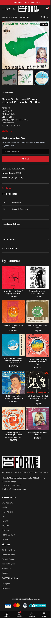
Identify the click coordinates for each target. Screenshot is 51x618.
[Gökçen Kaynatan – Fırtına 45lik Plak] (37, 277)
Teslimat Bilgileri (8, 564)
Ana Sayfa (6, 17)
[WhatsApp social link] (19, 177)
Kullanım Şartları (8, 555)
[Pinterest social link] (15, 177)
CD (3, 516)
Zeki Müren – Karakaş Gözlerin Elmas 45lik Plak (38, 361)
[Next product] (47, 17)
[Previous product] (41, 17)
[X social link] (12, 177)
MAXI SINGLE (7, 512)
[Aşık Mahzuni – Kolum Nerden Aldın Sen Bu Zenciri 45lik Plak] (13, 345)
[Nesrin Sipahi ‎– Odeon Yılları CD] (37, 418)
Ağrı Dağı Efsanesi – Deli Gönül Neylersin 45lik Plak (38, 398)
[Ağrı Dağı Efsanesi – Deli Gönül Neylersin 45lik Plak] (37, 382)
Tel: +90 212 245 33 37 (11, 485)
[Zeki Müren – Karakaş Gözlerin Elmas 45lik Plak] (37, 345)
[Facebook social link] (9, 177)
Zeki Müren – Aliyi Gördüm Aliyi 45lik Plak (13, 397)
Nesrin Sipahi (7, 92)
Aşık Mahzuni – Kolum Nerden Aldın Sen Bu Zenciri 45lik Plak (13, 360)
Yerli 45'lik (24, 17)
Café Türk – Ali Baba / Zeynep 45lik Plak (13, 292)
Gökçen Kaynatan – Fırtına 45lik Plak (37, 292)
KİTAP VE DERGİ (9, 535)
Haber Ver (25, 159)
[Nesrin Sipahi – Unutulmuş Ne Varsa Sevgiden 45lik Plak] (13, 418)
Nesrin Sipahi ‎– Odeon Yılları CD (37, 433)
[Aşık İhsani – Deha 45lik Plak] (37, 311)
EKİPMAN (6, 530)
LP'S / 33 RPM (7, 503)
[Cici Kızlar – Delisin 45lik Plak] (13, 311)
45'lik (15, 17)
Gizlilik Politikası (8, 550)
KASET (5, 521)
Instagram (6, 583)
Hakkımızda (6, 568)
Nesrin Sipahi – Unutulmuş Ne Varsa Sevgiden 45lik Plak (13, 434)
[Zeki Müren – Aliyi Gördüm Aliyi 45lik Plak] (13, 382)
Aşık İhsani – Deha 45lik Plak (37, 326)
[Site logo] (28, 9)
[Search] (14, 9)
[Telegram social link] (22, 177)
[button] (4, 45)
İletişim (5, 573)
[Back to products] (44, 17)
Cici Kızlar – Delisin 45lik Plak (13, 326)
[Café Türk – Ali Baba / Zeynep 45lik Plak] (13, 277)
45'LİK (4, 507)
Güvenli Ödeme (8, 559)
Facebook (6, 588)
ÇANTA (5, 539)
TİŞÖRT (5, 526)
